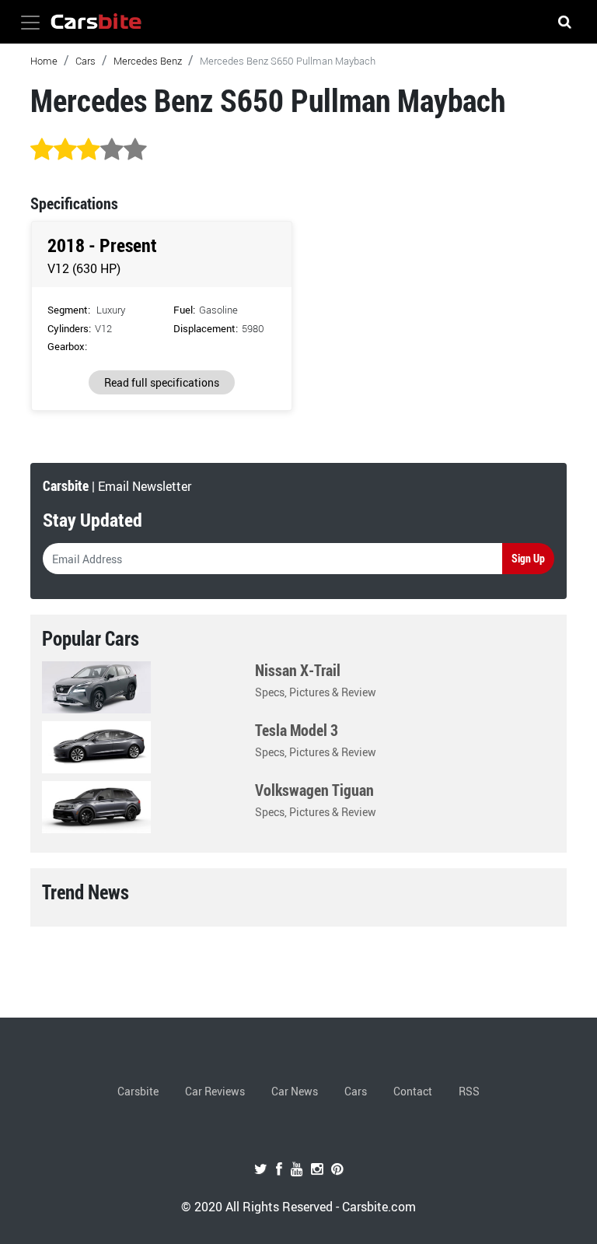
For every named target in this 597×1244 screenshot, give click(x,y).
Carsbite (138, 1091)
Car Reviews (215, 1091)
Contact (412, 1091)
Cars (85, 61)
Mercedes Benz (147, 61)
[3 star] (88, 150)
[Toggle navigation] (30, 22)
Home (44, 61)
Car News (294, 1091)
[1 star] (42, 150)
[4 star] (112, 150)
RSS (469, 1091)
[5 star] (135, 150)
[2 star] (65, 150)
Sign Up (528, 558)
